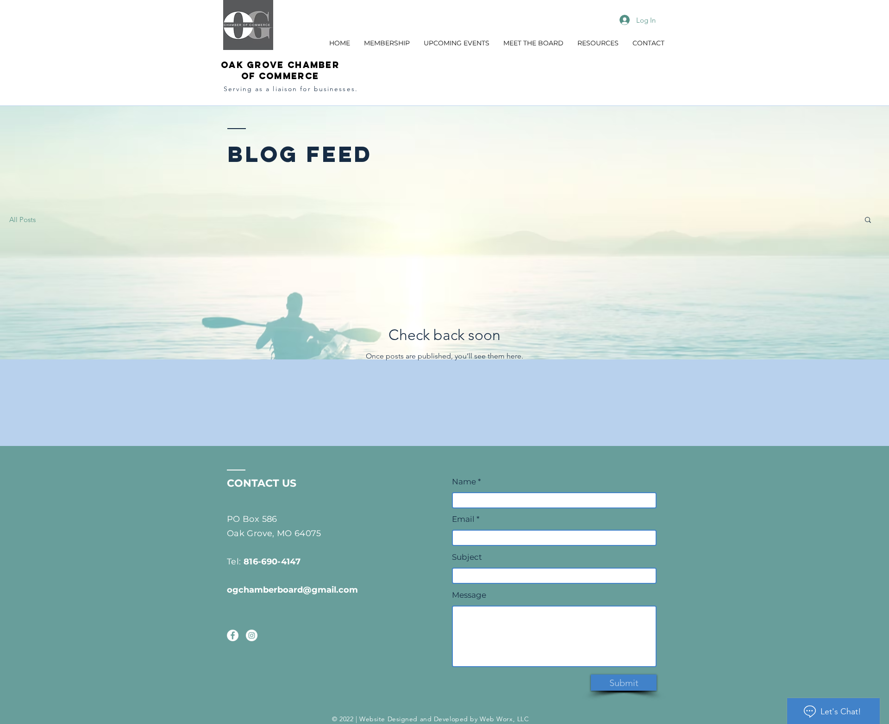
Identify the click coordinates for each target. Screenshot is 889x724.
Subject (467, 557)
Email (463, 519)
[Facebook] (232, 635)
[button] (387, 43)
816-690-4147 (272, 562)
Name (465, 482)
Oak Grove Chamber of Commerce (280, 70)
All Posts (22, 219)
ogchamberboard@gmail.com (292, 590)
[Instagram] (251, 635)
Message (469, 595)
